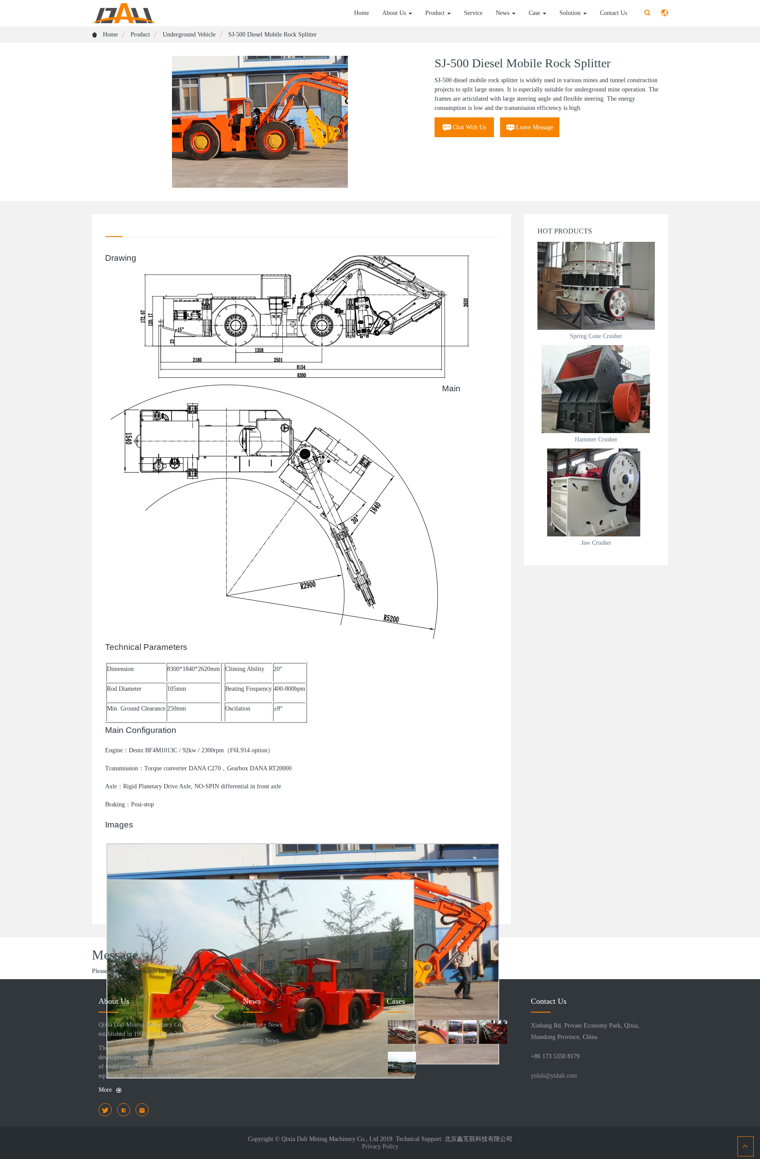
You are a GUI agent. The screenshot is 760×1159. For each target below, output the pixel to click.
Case (535, 13)
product (140, 34)
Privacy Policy (380, 1146)
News (503, 13)
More (105, 1089)
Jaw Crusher (596, 542)
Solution (570, 13)
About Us (395, 13)
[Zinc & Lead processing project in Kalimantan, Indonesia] (402, 1033)
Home (361, 13)
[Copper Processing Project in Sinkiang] (462, 1033)
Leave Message (534, 127)
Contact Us (613, 13)
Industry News (261, 1040)
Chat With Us (469, 127)
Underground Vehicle (189, 34)
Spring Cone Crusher (596, 336)
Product (435, 13)
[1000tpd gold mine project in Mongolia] (432, 1033)
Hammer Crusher (596, 439)
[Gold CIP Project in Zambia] (402, 1065)
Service (473, 13)
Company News (262, 1024)
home (109, 34)
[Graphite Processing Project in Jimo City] (493, 1033)
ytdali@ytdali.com (554, 1075)
